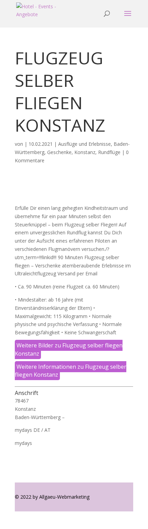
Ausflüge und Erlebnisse (84, 144)
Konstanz (84, 152)
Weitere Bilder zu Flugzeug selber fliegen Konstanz (69, 349)
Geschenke (59, 152)
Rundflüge (109, 152)
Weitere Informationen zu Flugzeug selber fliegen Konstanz (70, 371)
